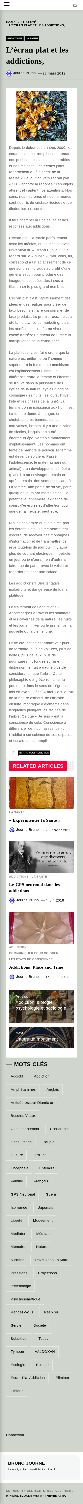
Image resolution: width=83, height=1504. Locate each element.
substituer (19, 1339)
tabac (43, 1339)
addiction (42, 1076)
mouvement (43, 1221)
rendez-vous (22, 1312)
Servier (17, 1325)
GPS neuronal (23, 1194)
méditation (45, 1234)
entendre (47, 1168)
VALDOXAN (45, 1352)
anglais (53, 1089)
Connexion (15, 1435)
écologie (18, 1365)
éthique (17, 1391)
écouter (42, 1365)
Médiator (18, 1234)
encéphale (19, 1168)
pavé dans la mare (51, 1260)
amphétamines (23, 1089)
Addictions (14, 38)
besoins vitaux (23, 1116)
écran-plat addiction (34, 752)
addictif (17, 1076)
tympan (17, 1352)
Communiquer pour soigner (33, 953)
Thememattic (55, 1495)
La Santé (32, 38)
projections (47, 1273)
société (39, 1325)
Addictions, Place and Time (36, 967)
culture (17, 1155)
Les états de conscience (31, 959)
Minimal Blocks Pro (22, 1495)
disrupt (40, 1155)
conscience (60, 1129)
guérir (51, 1194)
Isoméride (19, 1208)
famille (17, 1181)
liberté (16, 1221)
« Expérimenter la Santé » (34, 820)
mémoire (18, 1247)
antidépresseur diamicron (32, 1103)
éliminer (62, 1378)
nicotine (17, 1260)
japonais (45, 1208)
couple (48, 1142)
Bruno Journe (26, 1463)
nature (41, 1247)
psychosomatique (25, 1299)
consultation (21, 1142)
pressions (19, 1273)
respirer (51, 1312)
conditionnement (25, 1129)
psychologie (21, 1286)
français (41, 1181)
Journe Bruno (24, 73)
